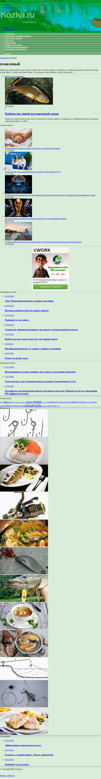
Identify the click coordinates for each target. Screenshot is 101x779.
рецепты (83, 402)
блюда (6, 401)
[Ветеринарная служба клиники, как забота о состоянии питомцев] (18, 146)
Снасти (9, 41)
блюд (1, 402)
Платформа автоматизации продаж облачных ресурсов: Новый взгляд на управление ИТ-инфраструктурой (50, 195)
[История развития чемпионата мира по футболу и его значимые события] (18, 216)
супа (54, 406)
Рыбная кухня (13, 45)
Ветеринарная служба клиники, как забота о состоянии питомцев (32, 148)
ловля (37, 402)
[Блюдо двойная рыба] (24, 463)
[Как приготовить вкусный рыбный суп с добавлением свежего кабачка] (24, 546)
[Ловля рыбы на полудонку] (24, 679)
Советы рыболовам (16, 47)
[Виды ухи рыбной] (24, 656)
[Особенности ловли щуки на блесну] (24, 601)
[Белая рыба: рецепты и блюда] (24, 734)
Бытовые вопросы (16, 50)
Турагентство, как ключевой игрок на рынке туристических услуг (33, 172)
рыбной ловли (18, 406)
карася (23, 402)
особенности (52, 402)
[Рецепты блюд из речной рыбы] (24, 491)
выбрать (18, 402)
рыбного (8, 406)
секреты (44, 406)
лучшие (44, 402)
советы (49, 406)
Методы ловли (13, 38)
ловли (28, 401)
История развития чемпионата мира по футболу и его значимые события (35, 219)
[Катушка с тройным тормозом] (24, 518)
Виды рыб (10, 43)
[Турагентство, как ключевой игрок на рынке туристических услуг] (18, 170)
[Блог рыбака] (18, 23)
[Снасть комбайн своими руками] (24, 707)
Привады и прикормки (18, 36)
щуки (57, 406)
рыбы (38, 405)
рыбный (29, 405)
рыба (89, 402)
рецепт (74, 402)
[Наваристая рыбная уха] (24, 629)
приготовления (65, 402)
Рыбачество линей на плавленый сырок (32, 113)
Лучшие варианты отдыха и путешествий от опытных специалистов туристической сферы (43, 242)
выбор (13, 402)
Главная (3, 58)
